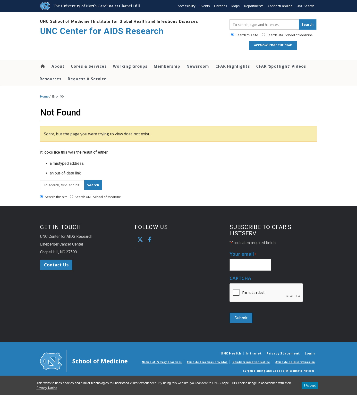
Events (205, 6)
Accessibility (187, 6)
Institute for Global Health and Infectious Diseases (145, 21)
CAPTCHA (240, 278)
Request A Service (87, 79)
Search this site (246, 35)
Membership (167, 66)
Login (310, 353)
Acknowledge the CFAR (273, 45)
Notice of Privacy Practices (162, 362)
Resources (50, 79)
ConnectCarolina (280, 6)
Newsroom (198, 66)
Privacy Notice (46, 388)
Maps (235, 6)
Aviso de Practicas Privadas (207, 362)
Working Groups (130, 66)
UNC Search (305, 6)
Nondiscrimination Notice (251, 362)
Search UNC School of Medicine (289, 35)
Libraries (220, 6)
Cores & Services (89, 66)
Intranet (254, 353)
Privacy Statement (283, 353)
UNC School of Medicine (65, 21)
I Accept (310, 385)
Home (42, 66)
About (58, 66)
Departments (254, 6)
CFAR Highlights (232, 66)
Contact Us (56, 265)
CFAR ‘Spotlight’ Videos (281, 66)
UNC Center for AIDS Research (102, 31)
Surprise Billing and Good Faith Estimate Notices (279, 370)
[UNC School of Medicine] (84, 361)
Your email (243, 254)
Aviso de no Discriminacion (295, 362)
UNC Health (231, 353)
